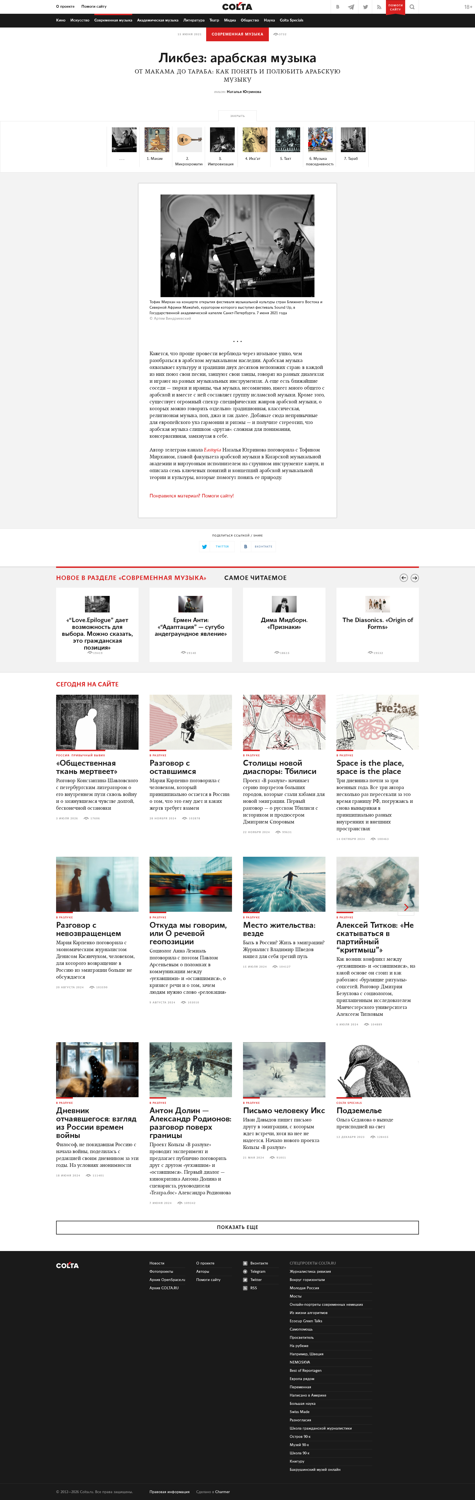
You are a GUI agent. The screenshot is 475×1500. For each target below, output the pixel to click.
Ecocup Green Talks (306, 1321)
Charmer (222, 1492)
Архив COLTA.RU (164, 1288)
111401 (98, 1175)
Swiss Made (300, 1412)
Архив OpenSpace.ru (167, 1280)
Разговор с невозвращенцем (88, 929)
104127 (285, 966)
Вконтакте (259, 1263)
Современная (113, 20)
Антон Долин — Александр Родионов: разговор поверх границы (190, 1123)
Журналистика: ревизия (310, 1272)
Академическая (157, 20)
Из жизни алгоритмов (309, 1313)
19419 (98, 653)
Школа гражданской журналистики (321, 1428)
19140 (191, 653)
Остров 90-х (300, 1437)
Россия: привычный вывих (80, 755)
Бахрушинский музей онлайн (315, 1470)
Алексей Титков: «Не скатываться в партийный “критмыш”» (375, 937)
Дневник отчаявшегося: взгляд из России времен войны (96, 1123)
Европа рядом (302, 1379)
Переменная (300, 1387)
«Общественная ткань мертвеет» (87, 767)
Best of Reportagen (306, 1371)
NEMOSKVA (300, 1362)
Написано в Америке (308, 1395)
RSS (253, 1288)
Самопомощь (301, 1329)
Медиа (230, 20)
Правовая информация (170, 1492)
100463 (383, 839)
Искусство (79, 20)
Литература (194, 20)
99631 (287, 832)
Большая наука (303, 1404)
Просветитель (302, 1338)
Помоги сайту (94, 7)
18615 (285, 653)
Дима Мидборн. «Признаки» (284, 623)
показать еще (237, 1227)
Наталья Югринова (244, 92)
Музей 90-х (299, 1445)
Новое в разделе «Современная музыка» (131, 578)
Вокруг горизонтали (307, 1280)
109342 (190, 1203)
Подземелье (359, 1111)
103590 (102, 987)
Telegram (258, 1272)
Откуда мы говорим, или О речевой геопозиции (188, 933)
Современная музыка (237, 34)
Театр (214, 20)
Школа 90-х (300, 1453)
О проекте (65, 7)
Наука (269, 20)
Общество (250, 20)
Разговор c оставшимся (173, 767)
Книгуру (297, 1461)
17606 (95, 818)
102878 (194, 818)
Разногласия (300, 1420)
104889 (376, 1024)
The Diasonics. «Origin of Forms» (378, 623)
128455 (383, 1137)
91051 (281, 1157)
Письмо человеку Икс (284, 1111)
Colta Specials (291, 20)
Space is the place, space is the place (370, 767)
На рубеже (299, 1346)
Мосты (296, 1296)
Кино (60, 20)
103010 (193, 1002)
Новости (157, 1263)
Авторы (202, 1272)
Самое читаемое (255, 578)
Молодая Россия (304, 1288)
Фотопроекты (161, 1272)
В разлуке (158, 755)
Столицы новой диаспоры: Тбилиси (279, 767)
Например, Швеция (307, 1354)
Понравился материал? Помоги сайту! (192, 496)
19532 (378, 653)
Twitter (256, 1280)
